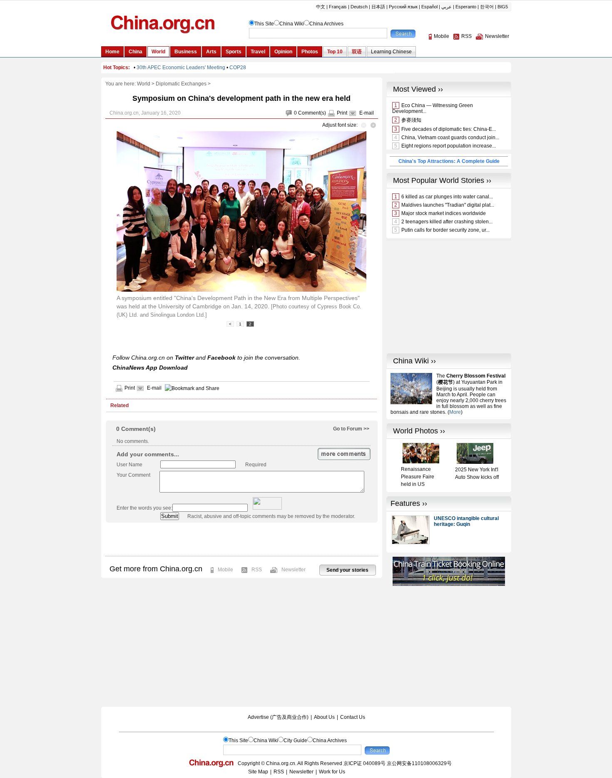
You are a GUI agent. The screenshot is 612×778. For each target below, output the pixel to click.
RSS (256, 570)
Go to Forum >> (351, 429)
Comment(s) (312, 113)
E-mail (366, 113)
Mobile (225, 570)
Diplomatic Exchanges (181, 84)
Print (342, 113)
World (143, 84)
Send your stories (347, 570)
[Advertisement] (241, 539)
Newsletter (293, 570)
